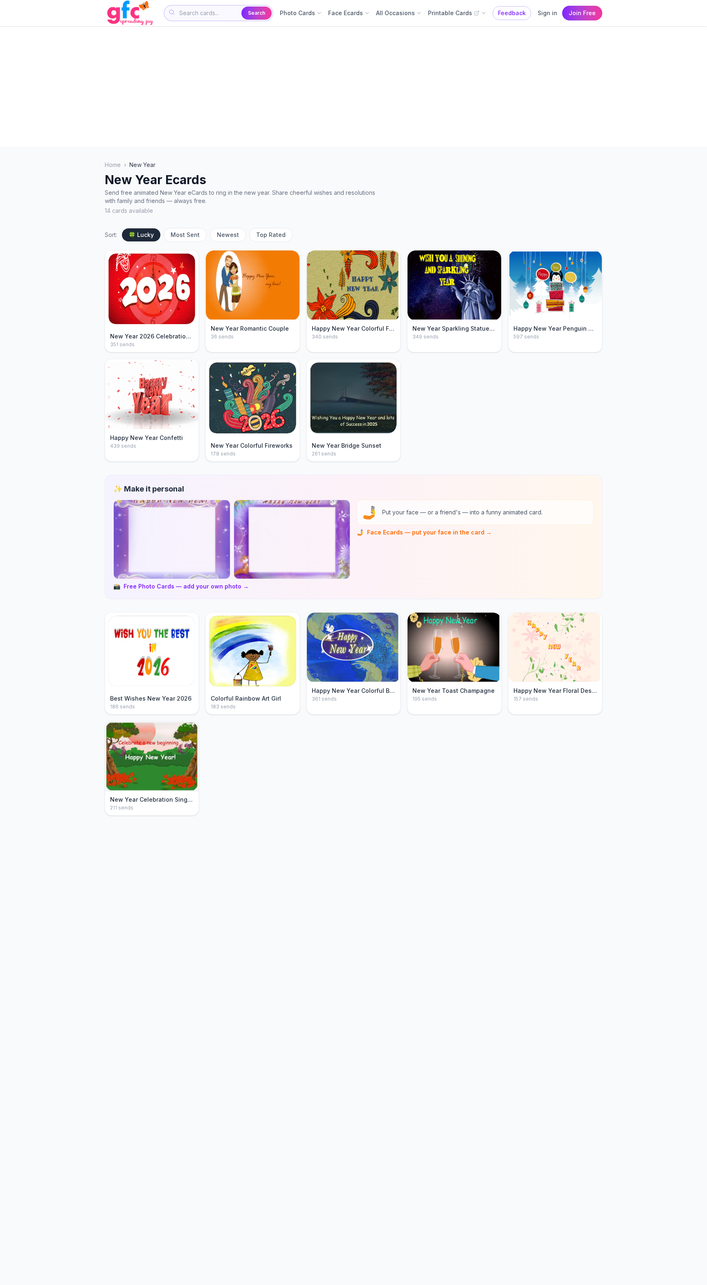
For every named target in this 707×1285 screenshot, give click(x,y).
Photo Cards (297, 12)
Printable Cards (450, 12)
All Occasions (395, 12)
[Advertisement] (350, 86)
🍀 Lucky (141, 234)
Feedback (512, 12)
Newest (228, 234)
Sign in (547, 12)
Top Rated (271, 234)
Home (113, 164)
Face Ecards (345, 12)
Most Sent (185, 234)
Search (256, 13)
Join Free (582, 12)
